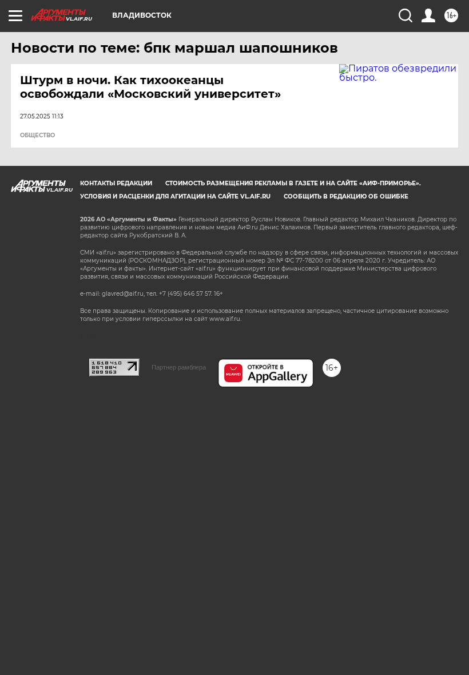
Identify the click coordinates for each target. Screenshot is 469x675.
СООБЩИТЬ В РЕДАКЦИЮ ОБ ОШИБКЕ (346, 196)
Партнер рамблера (179, 367)
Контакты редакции (116, 183)
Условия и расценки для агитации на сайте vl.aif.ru (175, 196)
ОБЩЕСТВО (37, 135)
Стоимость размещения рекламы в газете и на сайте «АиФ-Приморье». (293, 183)
